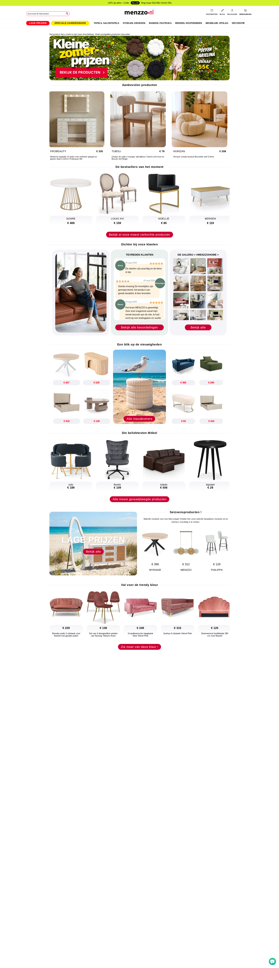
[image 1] (181, 266)
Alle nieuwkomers (139, 418)
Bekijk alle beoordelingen (139, 327)
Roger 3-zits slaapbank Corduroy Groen (133, 157)
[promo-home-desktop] (139, 58)
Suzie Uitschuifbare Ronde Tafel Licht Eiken (73, 157)
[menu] (139, 23)
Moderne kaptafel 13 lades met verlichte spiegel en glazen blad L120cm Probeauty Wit (199, 158)
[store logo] (139, 13)
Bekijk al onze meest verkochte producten (139, 234)
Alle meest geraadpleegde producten (139, 499)
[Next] (226, 123)
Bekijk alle (198, 327)
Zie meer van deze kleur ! (139, 646)
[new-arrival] (139, 386)
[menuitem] (38, 23)
